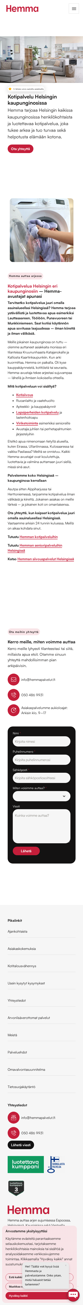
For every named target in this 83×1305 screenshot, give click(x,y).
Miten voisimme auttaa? (30, 787)
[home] (21, 8)
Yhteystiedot (17, 1000)
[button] (74, 8)
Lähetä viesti (21, 1145)
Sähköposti (21, 769)
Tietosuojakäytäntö (21, 1087)
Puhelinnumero (24, 751)
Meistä (12, 1035)
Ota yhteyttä (20, 149)
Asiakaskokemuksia (22, 948)
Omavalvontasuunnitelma (26, 1069)
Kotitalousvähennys (22, 966)
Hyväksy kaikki (18, 1295)
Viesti (16, 806)
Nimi (17, 733)
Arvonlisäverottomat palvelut (29, 1018)
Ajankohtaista (17, 931)
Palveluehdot (17, 1052)
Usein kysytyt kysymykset (26, 983)
